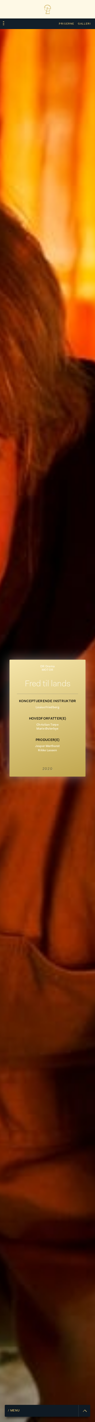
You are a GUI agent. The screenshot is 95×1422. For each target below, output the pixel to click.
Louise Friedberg (47, 707)
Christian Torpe (47, 725)
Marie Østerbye (47, 728)
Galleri (84, 24)
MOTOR (48, 670)
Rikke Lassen (47, 750)
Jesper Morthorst (47, 746)
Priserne (66, 24)
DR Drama (47, 666)
